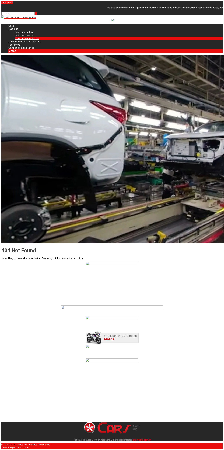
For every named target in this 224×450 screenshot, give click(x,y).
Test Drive (14, 44)
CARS (12, 444)
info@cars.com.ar (142, 439)
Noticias (13, 29)
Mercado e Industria (27, 38)
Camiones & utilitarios (21, 47)
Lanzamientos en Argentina (24, 41)
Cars (11, 25)
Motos (12, 51)
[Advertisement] (106, 397)
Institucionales (24, 32)
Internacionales (24, 35)
